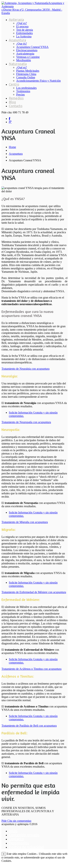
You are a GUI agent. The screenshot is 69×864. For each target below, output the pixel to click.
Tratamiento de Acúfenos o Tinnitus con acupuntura (31, 668)
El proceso (22, 26)
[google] (10, 122)
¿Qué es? (21, 23)
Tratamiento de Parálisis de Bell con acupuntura (29, 725)
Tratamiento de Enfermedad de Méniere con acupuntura (33, 592)
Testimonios (23, 91)
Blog (12, 102)
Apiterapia (16, 19)
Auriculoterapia (25, 53)
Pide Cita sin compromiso (16, 820)
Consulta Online (25, 77)
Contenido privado (24, 835)
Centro (14, 84)
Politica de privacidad (26, 847)
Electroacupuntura (26, 50)
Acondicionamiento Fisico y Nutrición (38, 80)
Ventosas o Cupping (28, 56)
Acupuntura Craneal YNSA (32, 46)
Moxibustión (23, 60)
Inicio (13, 831)
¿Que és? (21, 43)
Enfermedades (24, 33)
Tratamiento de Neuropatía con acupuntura (26, 422)
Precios (20, 94)
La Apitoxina (23, 36)
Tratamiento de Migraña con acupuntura (24, 522)
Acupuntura (17, 40)
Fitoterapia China (26, 74)
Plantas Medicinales (27, 70)
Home (12, 147)
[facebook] (9, 118)
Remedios (16, 98)
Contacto (15, 106)
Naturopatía (18, 64)
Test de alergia (24, 29)
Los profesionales (26, 87)
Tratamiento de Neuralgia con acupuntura (25, 368)
